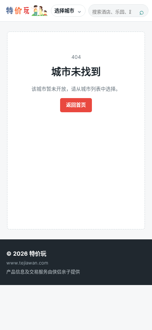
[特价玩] (26, 10)
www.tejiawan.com (27, 263)
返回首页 (76, 105)
